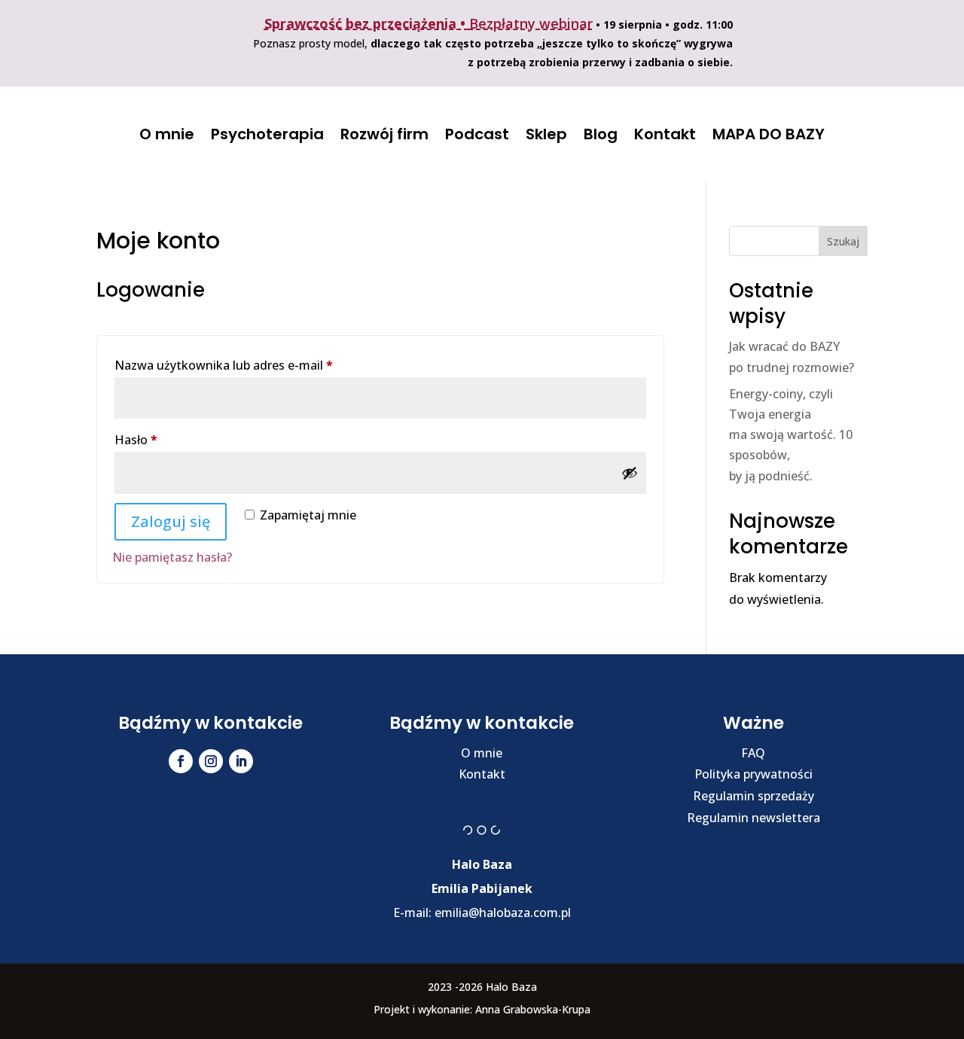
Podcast (477, 134)
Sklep (546, 134)
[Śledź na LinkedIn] (241, 761)
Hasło (167, 439)
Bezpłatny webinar (531, 23)
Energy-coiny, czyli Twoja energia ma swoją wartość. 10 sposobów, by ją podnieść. (791, 434)
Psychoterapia (267, 134)
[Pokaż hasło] (629, 473)
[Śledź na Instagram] (211, 761)
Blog (601, 134)
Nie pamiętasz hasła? (172, 557)
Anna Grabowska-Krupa (532, 1009)
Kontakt (665, 134)
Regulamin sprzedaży (753, 796)
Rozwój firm (384, 134)
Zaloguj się (170, 521)
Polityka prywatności (753, 774)
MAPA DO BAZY (768, 134)
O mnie (166, 134)
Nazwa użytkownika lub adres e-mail (255, 364)
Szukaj (843, 241)
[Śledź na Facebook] (181, 761)
